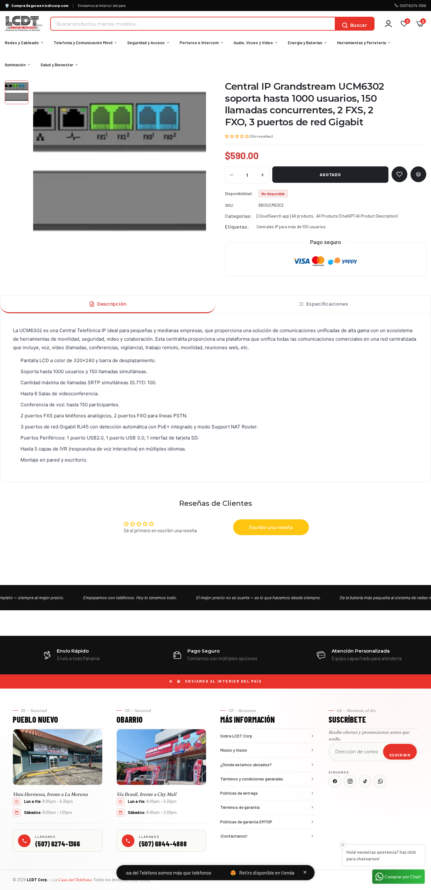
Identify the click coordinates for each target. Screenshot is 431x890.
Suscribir (399, 755)
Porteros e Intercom (199, 42)
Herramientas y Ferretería (361, 42)
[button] (237, 136)
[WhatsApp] (380, 781)
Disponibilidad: (239, 193)
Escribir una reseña (271, 527)
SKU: (229, 205)
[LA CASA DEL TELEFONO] (24, 23)
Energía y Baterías (305, 42)
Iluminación (15, 64)
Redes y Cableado (22, 42)
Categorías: (238, 216)
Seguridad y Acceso (146, 42)
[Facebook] (334, 781)
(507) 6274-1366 (413, 5)
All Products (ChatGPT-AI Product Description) (357, 215)
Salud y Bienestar (56, 64)
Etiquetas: (237, 227)
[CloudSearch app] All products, (285, 215)
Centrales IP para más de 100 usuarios (291, 226)
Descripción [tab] (112, 304)
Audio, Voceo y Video (253, 42)
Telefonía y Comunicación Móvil (83, 42)
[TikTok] (365, 781)
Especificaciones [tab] (327, 304)
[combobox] (193, 23)
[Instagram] (350, 781)
